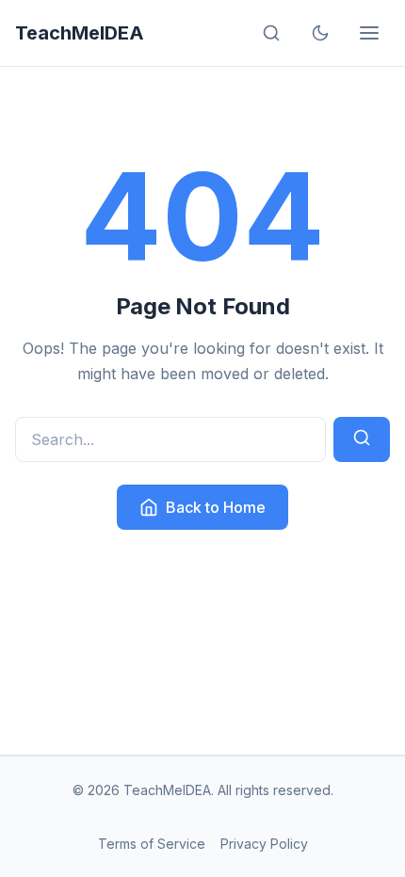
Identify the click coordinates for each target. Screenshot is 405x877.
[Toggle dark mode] (320, 33)
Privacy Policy (264, 844)
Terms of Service (151, 844)
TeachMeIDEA (79, 33)
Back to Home (216, 507)
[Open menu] (369, 33)
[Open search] (271, 33)
